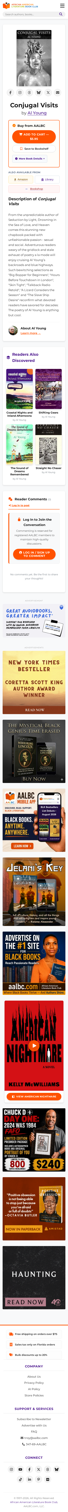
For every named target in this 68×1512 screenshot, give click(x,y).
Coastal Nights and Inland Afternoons (19, 414)
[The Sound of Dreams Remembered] (19, 445)
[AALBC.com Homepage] (20, 5)
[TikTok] (20, 1479)
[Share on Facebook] (10, 92)
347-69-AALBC (35, 1444)
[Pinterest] (38, 1479)
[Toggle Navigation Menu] (62, 6)
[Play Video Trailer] (34, 1045)
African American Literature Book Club (33, 1502)
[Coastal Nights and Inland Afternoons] (19, 390)
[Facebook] (29, 1469)
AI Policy (34, 1389)
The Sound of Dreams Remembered (19, 471)
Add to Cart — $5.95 (36, 137)
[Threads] (47, 1469)
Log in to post (20, 505)
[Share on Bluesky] (38, 92)
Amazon (23, 179)
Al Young (37, 112)
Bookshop (36, 188)
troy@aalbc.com (36, 1438)
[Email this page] (57, 92)
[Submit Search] (60, 14)
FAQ (34, 1431)
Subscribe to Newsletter (34, 1419)
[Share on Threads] (29, 92)
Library (49, 179)
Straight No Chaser (48, 468)
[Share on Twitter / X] (48, 92)
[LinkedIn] (29, 1479)
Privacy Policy (34, 1382)
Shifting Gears (48, 412)
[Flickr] (47, 1479)
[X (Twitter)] (38, 1469)
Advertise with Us (34, 1425)
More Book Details (30, 158)
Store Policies (34, 1395)
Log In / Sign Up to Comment (36, 554)
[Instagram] (11, 1469)
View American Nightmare (36, 1096)
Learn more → (31, 333)
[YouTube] (20, 1469)
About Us (34, 1376)
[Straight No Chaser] (48, 445)
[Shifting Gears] (48, 390)
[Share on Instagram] (20, 92)
